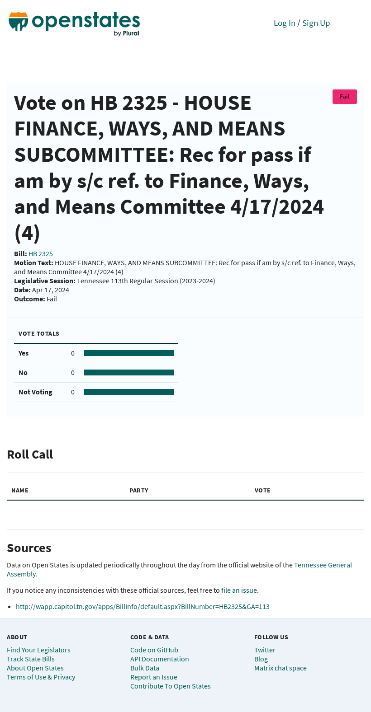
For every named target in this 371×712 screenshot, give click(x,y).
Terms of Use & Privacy (41, 676)
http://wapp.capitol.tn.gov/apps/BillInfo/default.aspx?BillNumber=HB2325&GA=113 (143, 606)
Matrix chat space (280, 667)
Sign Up (316, 22)
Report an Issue (153, 676)
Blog (261, 658)
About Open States (35, 667)
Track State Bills (31, 658)
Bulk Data (144, 667)
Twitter (265, 649)
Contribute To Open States (170, 685)
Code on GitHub (154, 649)
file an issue (239, 590)
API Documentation (159, 658)
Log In (284, 22)
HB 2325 (41, 253)
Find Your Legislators (39, 649)
